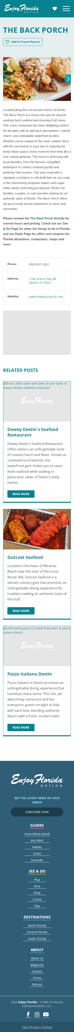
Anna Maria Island (37, 834)
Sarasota (37, 860)
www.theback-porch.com (46, 297)
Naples (37, 847)
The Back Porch (41, 218)
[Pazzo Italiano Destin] (37, 646)
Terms (37, 978)
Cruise (37, 899)
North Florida (37, 925)
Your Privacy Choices (37, 1027)
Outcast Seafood (25, 557)
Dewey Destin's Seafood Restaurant (32, 432)
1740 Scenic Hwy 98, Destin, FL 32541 (43, 280)
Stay (37, 906)
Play (37, 880)
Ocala (37, 853)
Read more (24, 494)
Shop (37, 893)
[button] (30, 97)
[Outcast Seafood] (37, 529)
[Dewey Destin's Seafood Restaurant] (37, 401)
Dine (37, 886)
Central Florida (37, 932)
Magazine (37, 965)
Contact (37, 971)
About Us (37, 958)
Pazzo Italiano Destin (29, 674)
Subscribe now (37, 812)
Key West (37, 840)
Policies (37, 984)
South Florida (37, 939)
